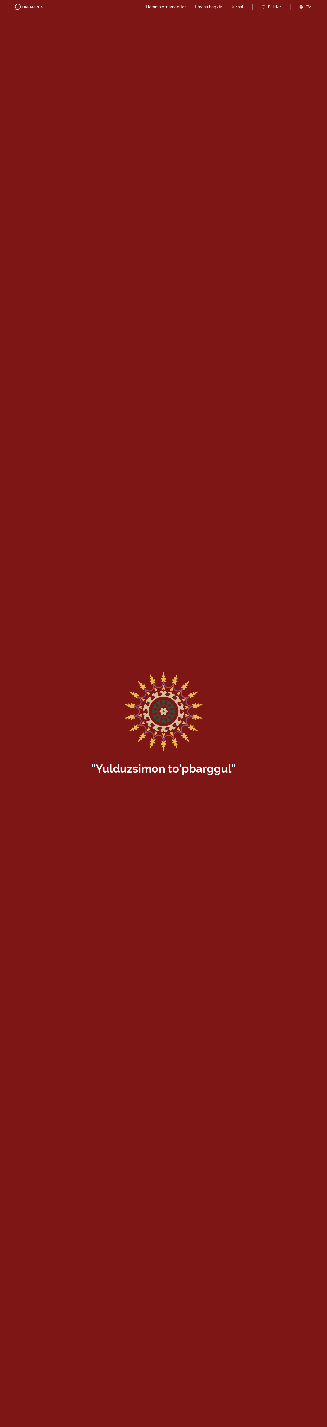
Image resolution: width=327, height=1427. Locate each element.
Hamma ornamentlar (166, 7)
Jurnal (237, 7)
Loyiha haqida (208, 7)
